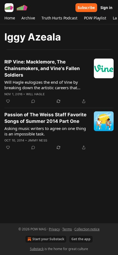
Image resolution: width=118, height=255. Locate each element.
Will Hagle (35, 94)
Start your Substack (48, 239)
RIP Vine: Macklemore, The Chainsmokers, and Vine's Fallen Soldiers (42, 68)
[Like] (8, 101)
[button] (9, 18)
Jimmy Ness (37, 140)
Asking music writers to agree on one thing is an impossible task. (45, 131)
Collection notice (87, 229)
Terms (67, 229)
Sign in (106, 7)
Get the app (81, 239)
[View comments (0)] (33, 101)
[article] (59, 82)
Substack (37, 249)
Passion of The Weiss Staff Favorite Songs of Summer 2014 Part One (45, 118)
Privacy (54, 229)
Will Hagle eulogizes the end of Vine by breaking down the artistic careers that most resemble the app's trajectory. (41, 84)
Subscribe (86, 7)
